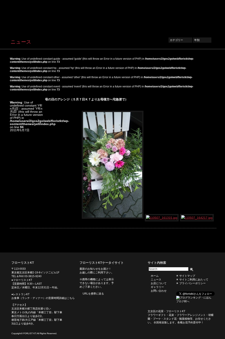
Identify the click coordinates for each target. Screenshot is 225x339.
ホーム (122, 17)
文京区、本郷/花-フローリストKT (33, 17)
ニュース (138, 17)
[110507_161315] (162, 217)
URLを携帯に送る (93, 293)
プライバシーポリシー (192, 283)
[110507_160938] (113, 217)
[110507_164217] (197, 217)
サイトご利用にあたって (193, 279)
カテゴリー (180, 40)
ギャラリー (181, 17)
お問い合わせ (203, 17)
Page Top (210, 246)
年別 (202, 40)
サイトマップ (187, 275)
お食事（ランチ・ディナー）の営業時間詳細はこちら (43, 298)
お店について (159, 17)
